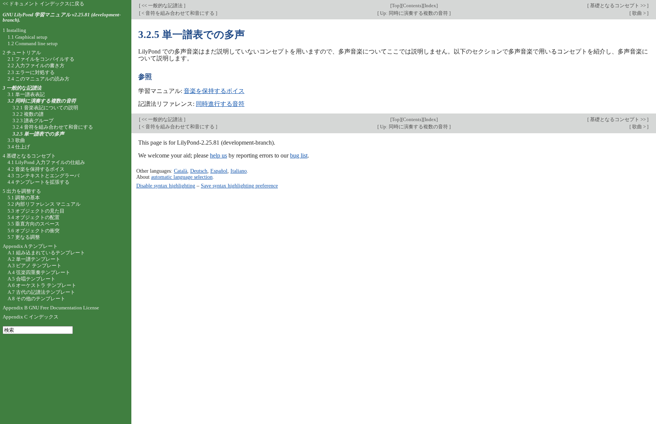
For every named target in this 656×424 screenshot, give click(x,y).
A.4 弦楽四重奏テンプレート (39, 272)
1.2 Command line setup (33, 43)
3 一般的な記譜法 (22, 88)
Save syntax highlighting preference (239, 186)
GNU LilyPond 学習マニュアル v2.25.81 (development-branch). (62, 17)
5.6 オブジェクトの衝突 (34, 230)
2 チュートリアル (22, 52)
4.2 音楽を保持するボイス (36, 169)
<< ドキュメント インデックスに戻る (43, 3)
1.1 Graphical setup (27, 37)
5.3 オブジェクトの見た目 (36, 211)
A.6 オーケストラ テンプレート (42, 285)
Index (430, 5)
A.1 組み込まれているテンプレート (46, 252)
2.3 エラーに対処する (31, 72)
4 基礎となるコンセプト (29, 156)
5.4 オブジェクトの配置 (34, 217)
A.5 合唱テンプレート (31, 279)
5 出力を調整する (22, 191)
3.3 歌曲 (16, 140)
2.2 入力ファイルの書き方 (36, 65)
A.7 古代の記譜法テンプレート (41, 292)
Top (396, 5)
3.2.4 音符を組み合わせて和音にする (53, 127)
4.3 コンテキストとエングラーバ (43, 175)
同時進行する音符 (220, 104)
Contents (412, 5)
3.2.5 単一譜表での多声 (38, 134)
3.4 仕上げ (19, 147)
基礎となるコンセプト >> (618, 5)
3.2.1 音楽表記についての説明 (45, 107)
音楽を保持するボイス (214, 91)
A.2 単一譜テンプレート (34, 259)
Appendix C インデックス (30, 317)
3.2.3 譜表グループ (33, 120)
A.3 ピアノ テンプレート (35, 265)
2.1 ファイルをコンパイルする (41, 59)
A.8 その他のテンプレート (36, 298)
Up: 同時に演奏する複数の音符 (414, 13)
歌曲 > (639, 13)
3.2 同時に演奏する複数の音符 (42, 101)
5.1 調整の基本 (24, 197)
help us (218, 155)
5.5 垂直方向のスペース (34, 224)
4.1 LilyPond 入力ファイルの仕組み (46, 162)
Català (180, 171)
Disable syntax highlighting (165, 186)
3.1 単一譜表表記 (26, 94)
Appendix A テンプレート (30, 246)
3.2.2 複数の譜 (28, 114)
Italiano (238, 171)
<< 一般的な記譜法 (162, 5)
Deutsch (198, 171)
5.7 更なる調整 (24, 237)
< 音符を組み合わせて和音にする (178, 13)
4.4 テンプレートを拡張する (38, 182)
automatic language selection (182, 177)
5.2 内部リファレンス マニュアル (44, 204)
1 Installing (14, 30)
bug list (299, 155)
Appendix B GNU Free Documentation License (51, 308)
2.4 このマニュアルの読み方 (38, 79)
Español (218, 171)
